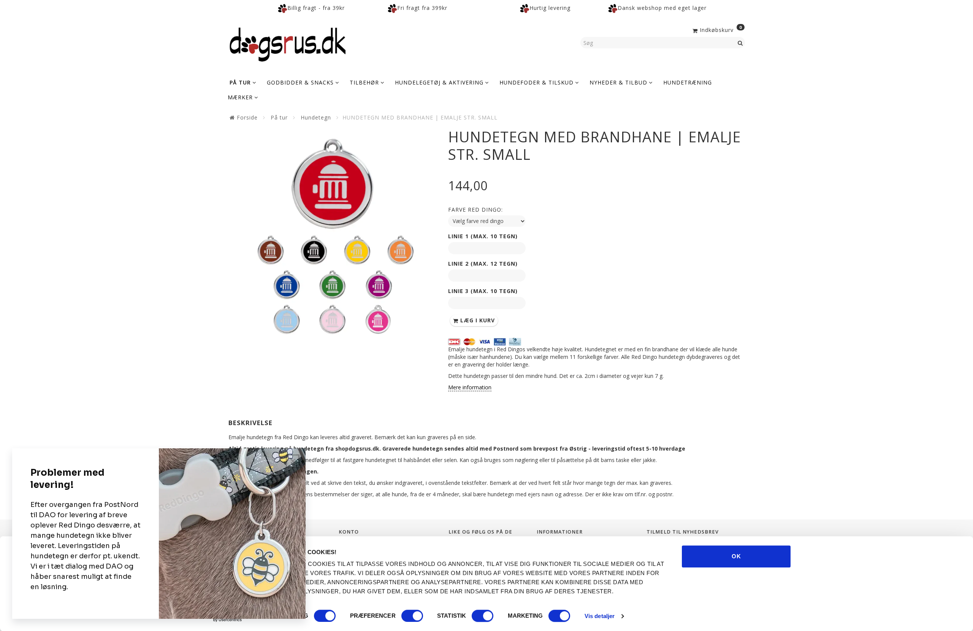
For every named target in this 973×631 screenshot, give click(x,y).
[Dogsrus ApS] (287, 43)
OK (736, 556)
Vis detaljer (600, 616)
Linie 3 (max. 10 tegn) (483, 291)
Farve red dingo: (475, 209)
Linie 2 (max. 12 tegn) (483, 263)
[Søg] (740, 42)
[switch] (412, 616)
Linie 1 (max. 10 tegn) (483, 236)
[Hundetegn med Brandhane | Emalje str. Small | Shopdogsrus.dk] (332, 232)
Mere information (469, 387)
